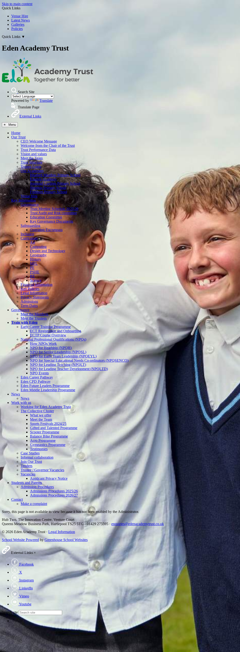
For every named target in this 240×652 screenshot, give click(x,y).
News (15, 394)
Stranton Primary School (48, 188)
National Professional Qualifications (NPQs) (53, 339)
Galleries (17, 24)
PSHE (34, 272)
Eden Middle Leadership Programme (48, 390)
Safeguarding (30, 226)
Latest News (20, 20)
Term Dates (29, 306)
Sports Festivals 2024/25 (48, 424)
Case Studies (30, 453)
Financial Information (36, 285)
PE (32, 268)
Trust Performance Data (38, 150)
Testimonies (39, 449)
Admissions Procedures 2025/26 (54, 491)
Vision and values (34, 154)
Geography (38, 255)
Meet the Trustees (34, 318)
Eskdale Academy (43, 179)
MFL (34, 263)
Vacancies (28, 474)
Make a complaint (34, 504)
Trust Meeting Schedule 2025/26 (54, 209)
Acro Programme (43, 440)
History (35, 259)
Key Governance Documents (51, 221)
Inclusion (27, 234)
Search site (10, 612)
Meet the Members (34, 314)
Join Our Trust (31, 462)
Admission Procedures (37, 487)
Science (35, 280)
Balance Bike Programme (49, 436)
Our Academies (32, 171)
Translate (46, 101)
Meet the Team (32, 158)
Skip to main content (17, 4)
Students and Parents (26, 483)
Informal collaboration (37, 457)
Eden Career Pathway (37, 377)
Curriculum (29, 238)
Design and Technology (47, 251)
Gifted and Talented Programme (53, 428)
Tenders (26, 466)
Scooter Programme (44, 432)
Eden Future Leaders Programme (45, 386)
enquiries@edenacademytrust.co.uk (137, 524)
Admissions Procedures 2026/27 (54, 495)
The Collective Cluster (37, 411)
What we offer (40, 415)
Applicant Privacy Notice (49, 478)
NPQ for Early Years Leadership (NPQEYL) (63, 356)
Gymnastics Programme (47, 445)
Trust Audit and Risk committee (53, 213)
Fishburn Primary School (48, 192)
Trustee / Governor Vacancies (42, 470)
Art (32, 242)
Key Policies (30, 289)
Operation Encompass (46, 230)
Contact (17, 499)
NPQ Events (39, 373)
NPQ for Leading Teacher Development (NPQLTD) (69, 369)
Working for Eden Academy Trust (46, 407)
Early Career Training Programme (46, 327)
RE (32, 276)
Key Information (23, 200)
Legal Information (34, 293)
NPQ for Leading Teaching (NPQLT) (58, 365)
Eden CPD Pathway (36, 381)
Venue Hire (19, 16)
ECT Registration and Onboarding (55, 331)
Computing (38, 247)
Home (15, 133)
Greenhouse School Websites (66, 540)
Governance (30, 204)
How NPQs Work (43, 344)
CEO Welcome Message (39, 141)
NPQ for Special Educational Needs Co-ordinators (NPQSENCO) (79, 360)
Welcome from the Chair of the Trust (48, 145)
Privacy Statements (35, 297)
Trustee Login (31, 167)
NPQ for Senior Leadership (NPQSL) (58, 352)
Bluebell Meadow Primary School (55, 175)
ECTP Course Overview (48, 335)
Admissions (29, 301)
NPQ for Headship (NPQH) (51, 348)
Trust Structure (31, 162)
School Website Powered (20, 540)
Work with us (21, 403)
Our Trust (18, 137)
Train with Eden (24, 322)
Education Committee (46, 217)
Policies (17, 29)
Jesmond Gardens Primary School (55, 183)
